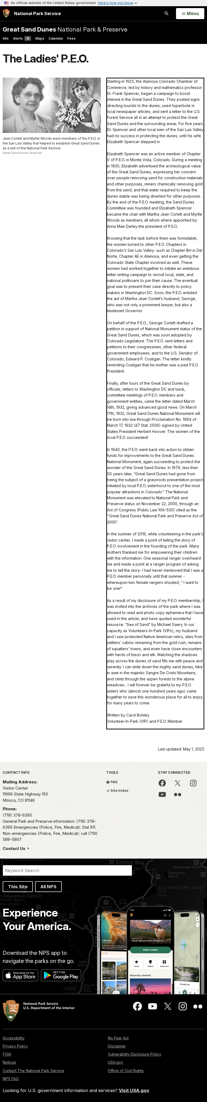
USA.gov (115, 1062)
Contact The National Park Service (33, 1070)
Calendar (56, 38)
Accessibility (14, 1038)
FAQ (114, 782)
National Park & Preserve (65, 29)
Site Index (119, 790)
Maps (39, 38)
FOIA (7, 1054)
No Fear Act (118, 1038)
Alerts (21, 38)
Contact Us (14, 848)
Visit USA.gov (134, 1090)
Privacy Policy (15, 1046)
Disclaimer (117, 1046)
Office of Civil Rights (126, 1070)
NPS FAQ (11, 1078)
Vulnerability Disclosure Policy (134, 1054)
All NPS (48, 886)
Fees (71, 38)
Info (6, 38)
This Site (17, 886)
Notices (9, 1062)
